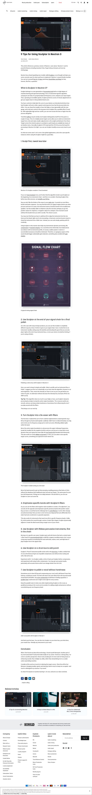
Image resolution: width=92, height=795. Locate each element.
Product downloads (23, 746)
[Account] (84, 2)
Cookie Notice (6, 758)
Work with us (6, 743)
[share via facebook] (22, 678)
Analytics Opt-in (7, 779)
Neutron (37, 59)
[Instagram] (66, 748)
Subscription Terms (8, 773)
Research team (6, 746)
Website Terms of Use (8, 793)
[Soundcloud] (71, 748)
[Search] (78, 2)
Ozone (34, 742)
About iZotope (6, 737)
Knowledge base (22, 740)
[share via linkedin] (29, 678)
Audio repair (43, 11)
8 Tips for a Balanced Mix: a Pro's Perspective (74, 710)
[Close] (89, 791)
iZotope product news (67, 11)
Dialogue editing (53, 11)
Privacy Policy (16, 793)
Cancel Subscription (8, 776)
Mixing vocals (80, 11)
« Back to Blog (25, 682)
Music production (52, 754)
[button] (7, 11)
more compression (42, 577)
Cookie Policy (24, 793)
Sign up (85, 738)
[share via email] (33, 678)
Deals (19, 754)
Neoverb (35, 756)
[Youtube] (68, 748)
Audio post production (53, 745)
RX (33, 740)
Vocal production (52, 759)
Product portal (21, 749)
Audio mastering (22, 11)
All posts (12, 11)
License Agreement (8, 766)
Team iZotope (24, 59)
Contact (5, 740)
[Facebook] (63, 748)
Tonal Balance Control (38, 759)
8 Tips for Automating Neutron (18, 710)
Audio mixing (33, 11)
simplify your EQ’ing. (44, 199)
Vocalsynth (35, 751)
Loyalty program (22, 751)
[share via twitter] (26, 678)
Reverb (49, 756)
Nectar (34, 748)
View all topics (51, 762)
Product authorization (23, 737)
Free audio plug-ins (22, 743)
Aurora (34, 754)
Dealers (20, 757)
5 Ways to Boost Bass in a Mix (46, 710)
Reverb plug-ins (37, 771)
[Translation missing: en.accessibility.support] (81, 2)
